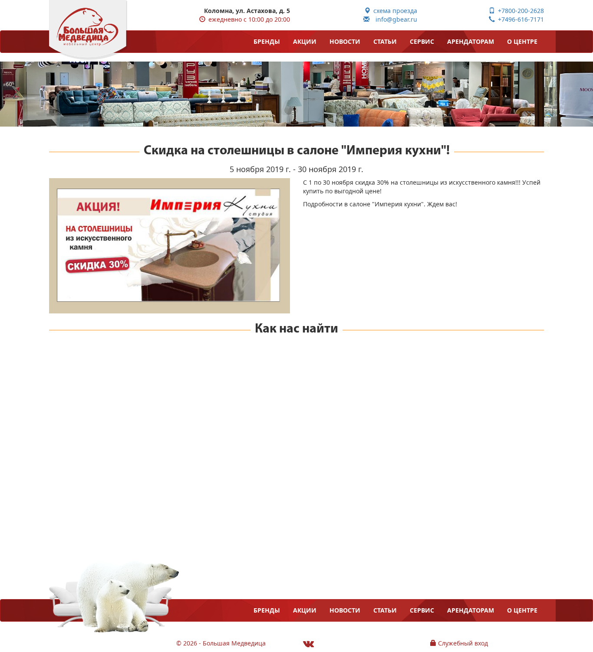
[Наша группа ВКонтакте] (308, 643)
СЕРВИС (422, 41)
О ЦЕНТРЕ (522, 41)
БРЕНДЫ (267, 41)
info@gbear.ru (393, 19)
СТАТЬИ (385, 41)
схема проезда (393, 11)
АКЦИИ (304, 41)
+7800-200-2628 (519, 11)
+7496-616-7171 (519, 19)
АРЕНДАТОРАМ (470, 41)
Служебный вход (462, 643)
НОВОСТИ (344, 41)
